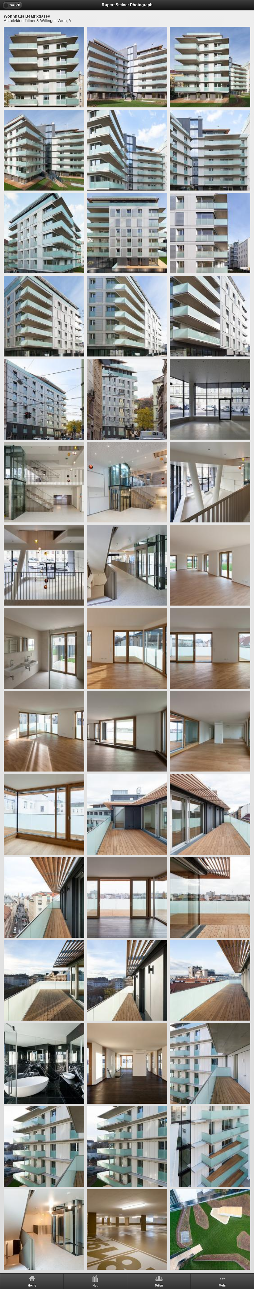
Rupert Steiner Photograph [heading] (127, 5)
